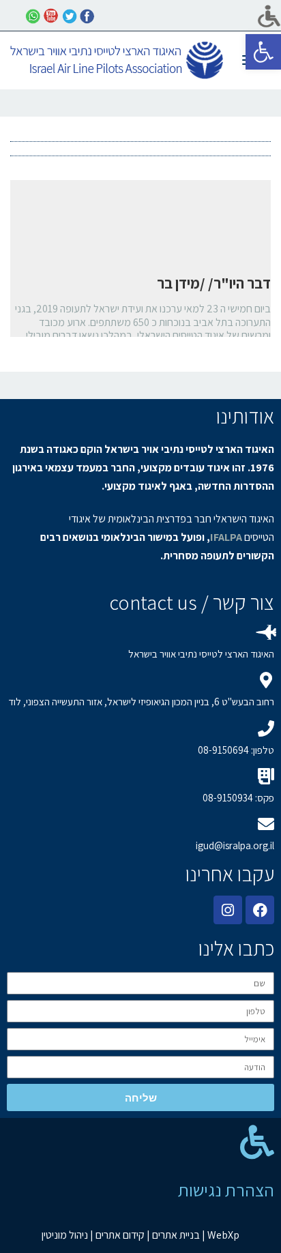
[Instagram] (227, 910)
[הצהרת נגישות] (257, 1142)
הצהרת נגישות (226, 1189)
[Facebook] (260, 910)
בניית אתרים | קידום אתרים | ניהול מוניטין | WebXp (140, 1235)
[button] (263, 52)
